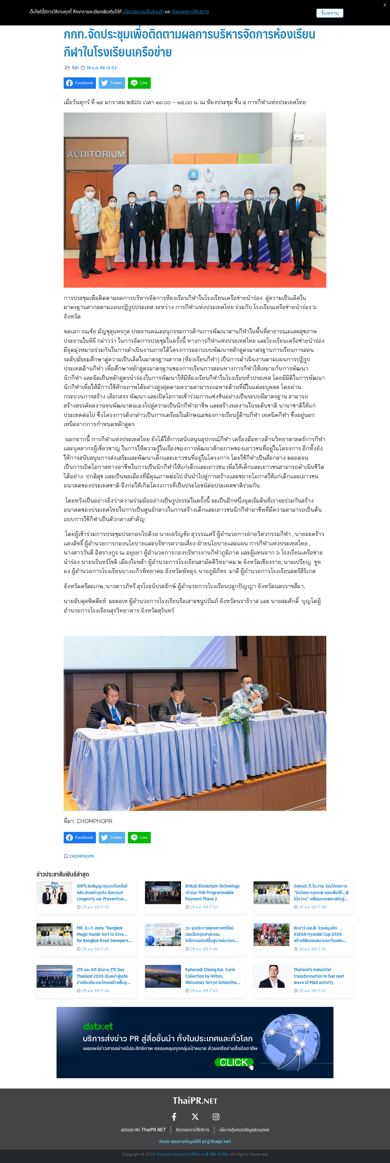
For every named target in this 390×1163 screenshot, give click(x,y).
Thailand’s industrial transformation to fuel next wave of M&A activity (319, 976)
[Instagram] (216, 1116)
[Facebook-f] (174, 1116)
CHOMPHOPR (81, 856)
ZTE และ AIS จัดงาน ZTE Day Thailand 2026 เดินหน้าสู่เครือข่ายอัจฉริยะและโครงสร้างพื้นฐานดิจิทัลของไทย (104, 979)
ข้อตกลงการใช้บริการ (190, 12)
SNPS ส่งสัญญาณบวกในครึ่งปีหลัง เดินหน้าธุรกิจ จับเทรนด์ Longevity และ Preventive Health (102, 895)
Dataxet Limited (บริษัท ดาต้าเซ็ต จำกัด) (192, 1154)
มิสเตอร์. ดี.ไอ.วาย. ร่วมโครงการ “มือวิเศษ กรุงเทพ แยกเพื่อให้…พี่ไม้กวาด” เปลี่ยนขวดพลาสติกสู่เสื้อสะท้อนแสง (321, 895)
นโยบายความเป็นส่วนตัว (143, 12)
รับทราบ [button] (330, 13)
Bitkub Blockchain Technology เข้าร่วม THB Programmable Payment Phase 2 (212, 892)
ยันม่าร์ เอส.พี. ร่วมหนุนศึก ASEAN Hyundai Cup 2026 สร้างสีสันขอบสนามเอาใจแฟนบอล (318, 937)
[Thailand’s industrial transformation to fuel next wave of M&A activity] (272, 976)
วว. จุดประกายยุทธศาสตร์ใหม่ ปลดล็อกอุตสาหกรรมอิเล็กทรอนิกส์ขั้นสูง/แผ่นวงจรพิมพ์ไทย (210, 937)
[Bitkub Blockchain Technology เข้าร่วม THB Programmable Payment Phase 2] (163, 892)
